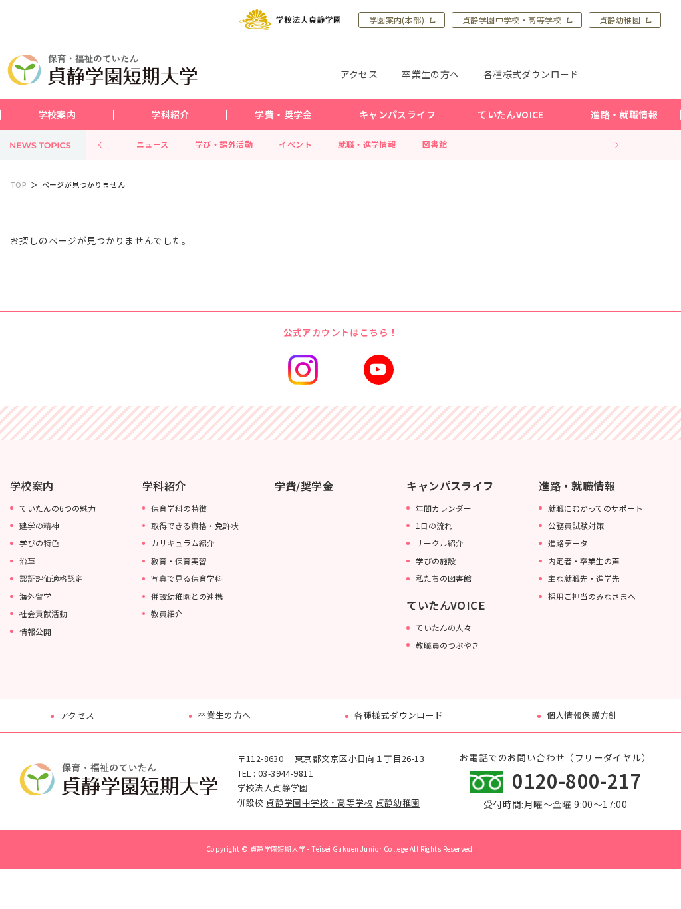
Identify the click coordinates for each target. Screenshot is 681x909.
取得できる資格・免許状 (195, 525)
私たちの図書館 (444, 578)
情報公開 (35, 631)
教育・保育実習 (179, 560)
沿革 (27, 560)
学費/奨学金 (304, 486)
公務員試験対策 (576, 525)
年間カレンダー (444, 508)
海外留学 (35, 596)
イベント (295, 144)
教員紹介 (167, 613)
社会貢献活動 (43, 613)
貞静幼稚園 (619, 19)
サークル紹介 (440, 542)
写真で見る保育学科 (187, 578)
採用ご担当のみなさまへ (592, 596)
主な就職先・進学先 (584, 578)
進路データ (568, 542)
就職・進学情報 (367, 144)
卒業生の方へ (224, 715)
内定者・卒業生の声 (584, 560)
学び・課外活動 (224, 144)
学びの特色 (39, 542)
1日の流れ (434, 525)
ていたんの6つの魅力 (57, 508)
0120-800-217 (577, 780)
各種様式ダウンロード (399, 715)
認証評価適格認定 (51, 578)
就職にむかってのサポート (595, 508)
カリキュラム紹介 (183, 542)
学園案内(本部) (396, 19)
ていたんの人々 (444, 627)
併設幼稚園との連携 (187, 596)
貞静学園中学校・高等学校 (511, 19)
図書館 (434, 144)
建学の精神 (39, 525)
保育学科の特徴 (179, 508)
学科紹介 (164, 486)
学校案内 (32, 486)
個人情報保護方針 (582, 715)
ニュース (152, 144)
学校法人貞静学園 (273, 787)
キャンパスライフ (449, 486)
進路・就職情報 (577, 486)
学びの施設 (436, 560)
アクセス (77, 715)
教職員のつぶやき (447, 645)
